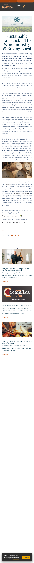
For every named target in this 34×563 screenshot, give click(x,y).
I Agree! (26, 557)
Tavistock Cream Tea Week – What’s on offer (16, 306)
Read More (5, 281)
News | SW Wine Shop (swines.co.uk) (13, 222)
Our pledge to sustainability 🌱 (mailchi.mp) (15, 216)
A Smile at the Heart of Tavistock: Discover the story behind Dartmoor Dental (17, 269)
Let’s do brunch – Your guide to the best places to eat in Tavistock (17, 342)
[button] (17, 170)
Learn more (16, 559)
